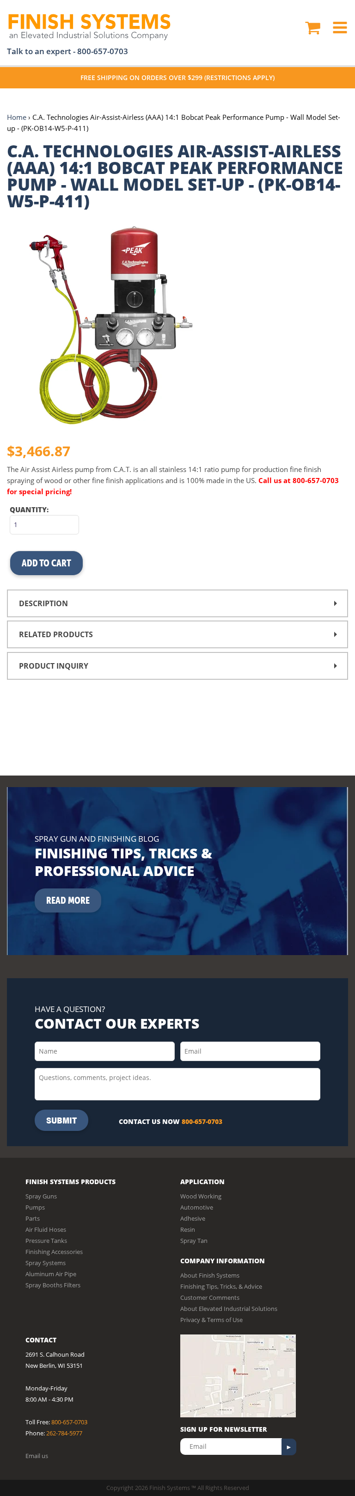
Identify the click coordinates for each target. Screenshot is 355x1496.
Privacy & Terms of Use (211, 1320)
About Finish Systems (209, 1275)
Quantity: (29, 509)
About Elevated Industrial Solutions (228, 1308)
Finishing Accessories (54, 1252)
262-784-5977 (64, 1433)
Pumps (35, 1207)
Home (16, 117)
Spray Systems (45, 1263)
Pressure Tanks (46, 1240)
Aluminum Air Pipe (50, 1274)
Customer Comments (209, 1297)
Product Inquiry (53, 666)
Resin (187, 1229)
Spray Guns (41, 1196)
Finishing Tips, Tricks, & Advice (221, 1286)
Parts (32, 1218)
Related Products (56, 634)
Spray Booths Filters (52, 1285)
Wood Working (200, 1196)
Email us (36, 1456)
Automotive (196, 1207)
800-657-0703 (102, 51)
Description (43, 603)
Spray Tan (194, 1240)
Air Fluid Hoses (45, 1229)
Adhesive (192, 1218)
